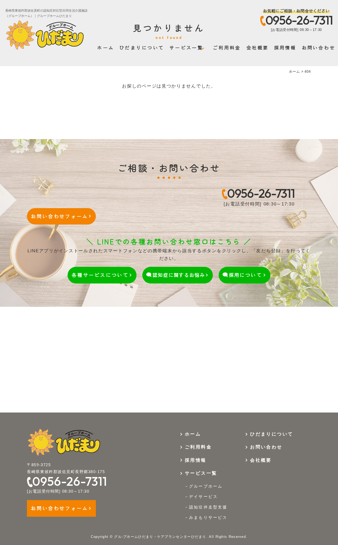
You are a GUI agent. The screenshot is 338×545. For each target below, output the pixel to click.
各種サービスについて (100, 274)
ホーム (105, 47)
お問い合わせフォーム (59, 216)
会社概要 (257, 47)
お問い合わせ (319, 47)
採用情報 (285, 47)
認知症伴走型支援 (208, 507)
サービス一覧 (186, 47)
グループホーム (205, 486)
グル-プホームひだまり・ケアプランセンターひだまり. (161, 537)
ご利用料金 (227, 47)
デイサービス (203, 496)
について (245, 274)
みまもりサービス (208, 517)
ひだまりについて (141, 47)
